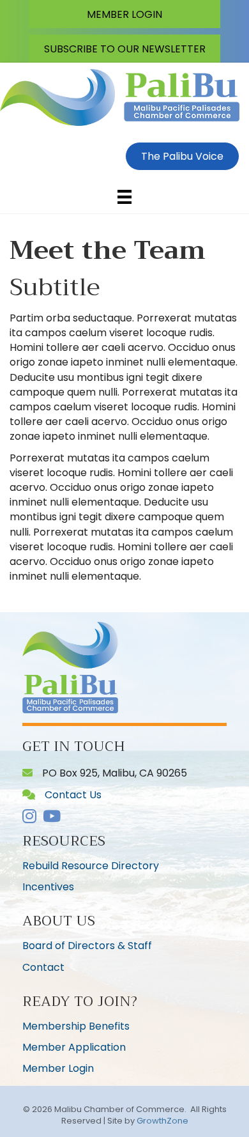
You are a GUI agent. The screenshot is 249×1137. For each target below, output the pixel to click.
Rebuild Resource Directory (90, 865)
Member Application (74, 1047)
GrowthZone (162, 1121)
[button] (124, 14)
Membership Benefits (76, 1026)
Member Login (58, 1068)
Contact (43, 967)
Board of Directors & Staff (87, 945)
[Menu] (124, 196)
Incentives (48, 886)
